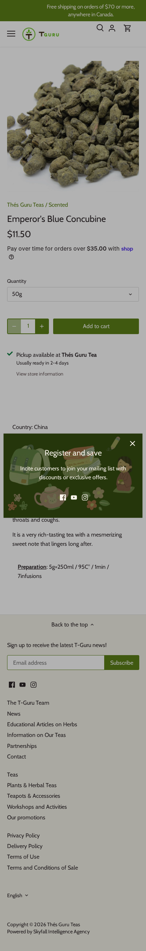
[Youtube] (74, 497)
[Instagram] (85, 497)
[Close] (132, 443)
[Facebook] (63, 497)
